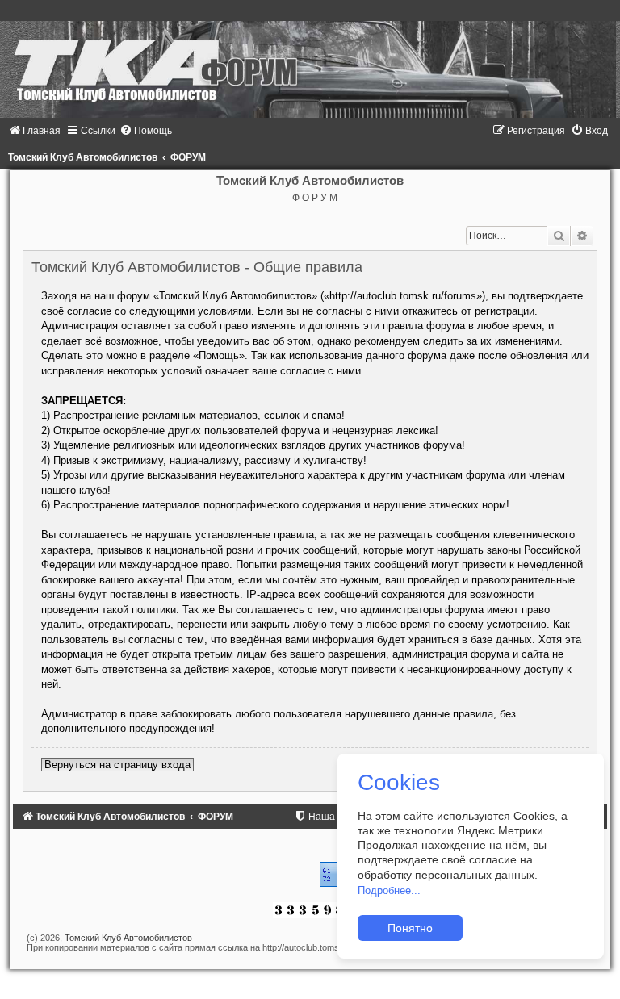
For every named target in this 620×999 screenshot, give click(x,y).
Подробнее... (389, 890)
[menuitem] (34, 130)
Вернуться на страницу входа (117, 765)
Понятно (410, 928)
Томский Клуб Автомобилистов (128, 938)
